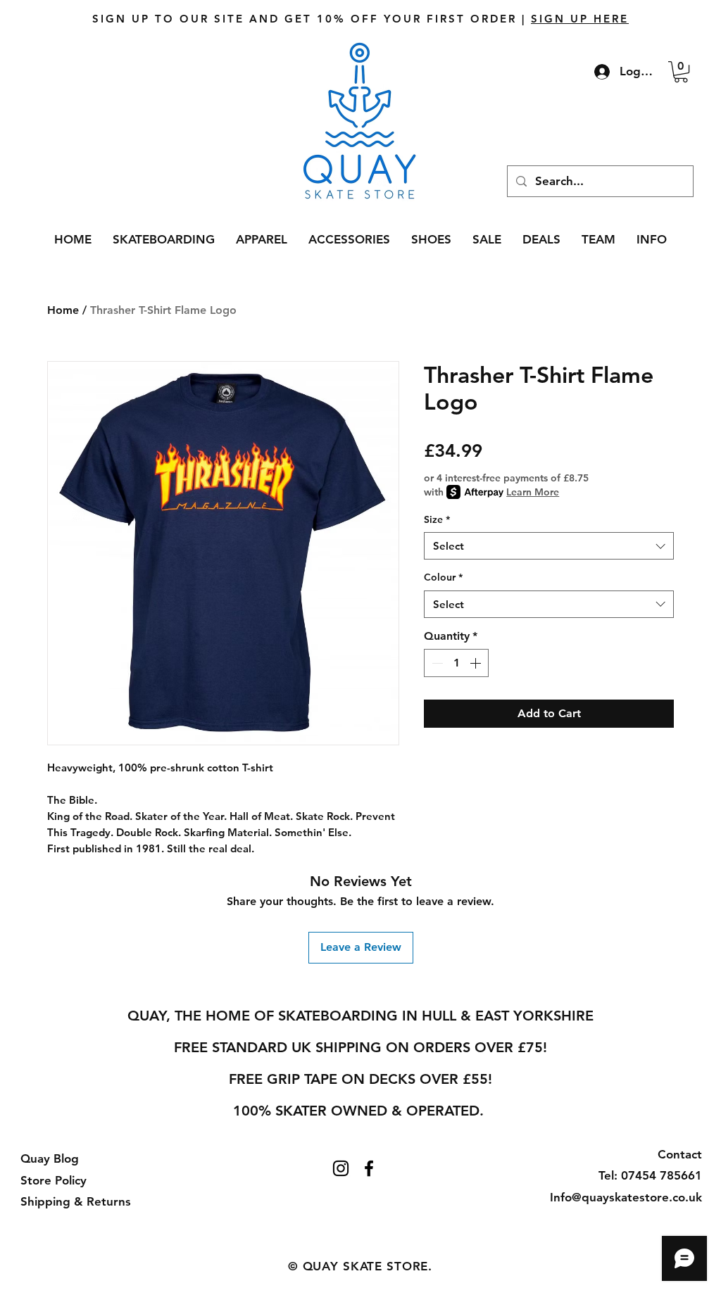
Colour (443, 577)
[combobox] (549, 546)
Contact (680, 1154)
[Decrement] (436, 663)
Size (437, 519)
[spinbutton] (456, 663)
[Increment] (477, 663)
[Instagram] (340, 1168)
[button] (681, 71)
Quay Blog (49, 1158)
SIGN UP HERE (580, 18)
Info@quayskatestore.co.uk (626, 1197)
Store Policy (53, 1180)
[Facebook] (369, 1168)
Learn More (532, 492)
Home (63, 310)
